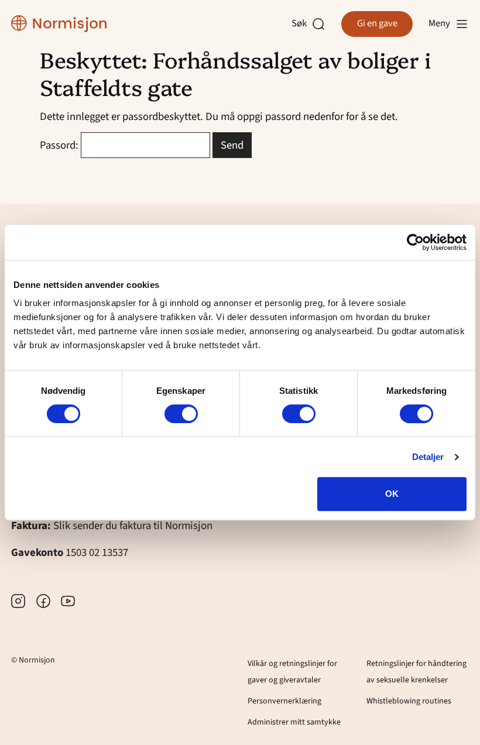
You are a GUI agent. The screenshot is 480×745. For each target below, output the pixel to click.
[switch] (181, 413)
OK (392, 494)
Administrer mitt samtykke (294, 722)
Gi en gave (377, 23)
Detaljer (428, 457)
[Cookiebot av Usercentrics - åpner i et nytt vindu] (415, 242)
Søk (301, 23)
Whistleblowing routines (408, 701)
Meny (439, 23)
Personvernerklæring (284, 701)
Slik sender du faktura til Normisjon (132, 525)
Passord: (60, 145)
